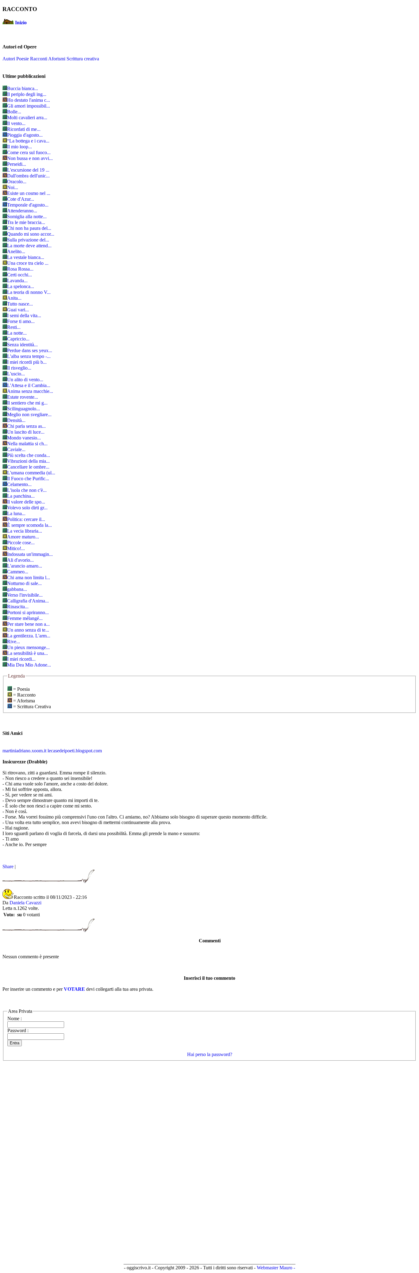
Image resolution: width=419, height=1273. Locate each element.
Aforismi (56, 58)
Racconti (38, 58)
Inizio (21, 22)
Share (7, 866)
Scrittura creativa (83, 58)
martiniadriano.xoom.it (24, 750)
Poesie (22, 58)
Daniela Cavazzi (25, 902)
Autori (8, 58)
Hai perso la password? (209, 1054)
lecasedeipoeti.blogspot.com (75, 750)
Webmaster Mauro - (276, 1267)
